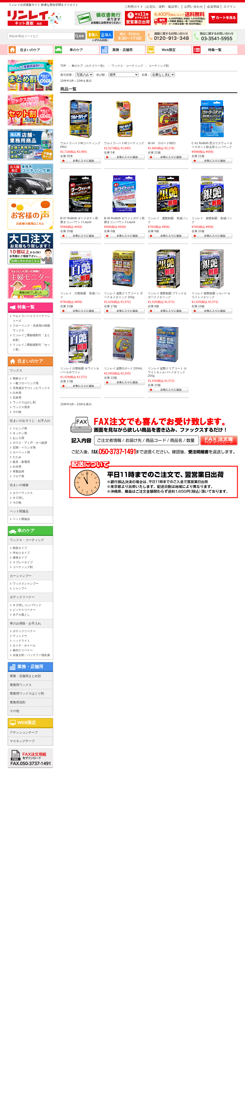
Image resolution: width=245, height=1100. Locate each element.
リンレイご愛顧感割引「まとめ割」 (31, 338)
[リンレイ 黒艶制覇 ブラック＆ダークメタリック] (168, 269)
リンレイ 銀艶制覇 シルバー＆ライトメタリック (211, 295)
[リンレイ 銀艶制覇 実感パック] (212, 194)
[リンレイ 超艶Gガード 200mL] (124, 344)
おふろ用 (18, 438)
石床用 (17, 397)
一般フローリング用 (26, 383)
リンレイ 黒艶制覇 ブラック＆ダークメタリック (167, 295)
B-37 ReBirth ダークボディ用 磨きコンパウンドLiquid (79, 220)
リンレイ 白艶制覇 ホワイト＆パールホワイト (79, 370)
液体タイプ (20, 557)
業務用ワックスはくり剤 (27, 693)
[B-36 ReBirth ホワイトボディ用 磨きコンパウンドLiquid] (124, 194)
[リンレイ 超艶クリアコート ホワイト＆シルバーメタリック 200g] (168, 344)
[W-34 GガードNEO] (168, 119)
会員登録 (213, 6)
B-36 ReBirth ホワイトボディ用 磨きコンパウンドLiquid (124, 220)
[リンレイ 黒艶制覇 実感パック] (168, 194)
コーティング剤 (23, 567)
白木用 (17, 392)
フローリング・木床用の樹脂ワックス (31, 328)
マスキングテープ (22, 741)
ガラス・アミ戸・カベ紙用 (30, 442)
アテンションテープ (24, 732)
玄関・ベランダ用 (24, 447)
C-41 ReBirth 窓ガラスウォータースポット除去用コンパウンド (212, 145)
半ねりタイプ (21, 552)
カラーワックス (23, 493)
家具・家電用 (21, 462)
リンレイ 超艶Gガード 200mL (123, 368)
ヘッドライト (21, 640)
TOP (63, 65)
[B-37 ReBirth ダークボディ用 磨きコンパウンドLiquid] (80, 194)
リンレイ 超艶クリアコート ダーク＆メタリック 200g (123, 295)
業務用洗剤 (17, 702)
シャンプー (20, 588)
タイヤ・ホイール (24, 645)
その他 (17, 412)
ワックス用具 (21, 407)
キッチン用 (20, 433)
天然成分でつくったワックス (31, 388)
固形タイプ (20, 548)
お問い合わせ (193, 6)
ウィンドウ (20, 636)
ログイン (229, 6)
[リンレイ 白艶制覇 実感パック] (80, 269)
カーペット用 (21, 452)
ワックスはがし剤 (24, 402)
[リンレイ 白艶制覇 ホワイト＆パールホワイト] (80, 344)
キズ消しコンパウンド (27, 605)
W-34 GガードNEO (161, 143)
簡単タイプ (20, 378)
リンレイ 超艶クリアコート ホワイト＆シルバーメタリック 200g (167, 372)
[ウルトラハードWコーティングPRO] (80, 119)
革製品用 (18, 471)
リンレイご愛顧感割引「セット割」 (31, 347)
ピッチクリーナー (24, 610)
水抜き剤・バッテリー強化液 (31, 655)
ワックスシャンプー (26, 583)
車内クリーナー (23, 650)
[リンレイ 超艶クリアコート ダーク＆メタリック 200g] (124, 269)
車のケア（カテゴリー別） (89, 65)
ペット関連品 (21, 519)
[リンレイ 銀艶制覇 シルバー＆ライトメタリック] (212, 269)
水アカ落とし (21, 614)
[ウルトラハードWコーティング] (124, 119)
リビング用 (20, 428)
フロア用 (18, 476)
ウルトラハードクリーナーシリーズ (31, 318)
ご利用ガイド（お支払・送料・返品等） (152, 6)
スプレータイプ (23, 562)
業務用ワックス (21, 685)
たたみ (17, 457)
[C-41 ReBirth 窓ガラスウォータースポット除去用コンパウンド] (212, 119)
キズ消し (18, 497)
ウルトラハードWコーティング (124, 143)
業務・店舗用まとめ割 (25, 676)
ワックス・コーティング (127, 65)
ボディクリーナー (24, 631)
